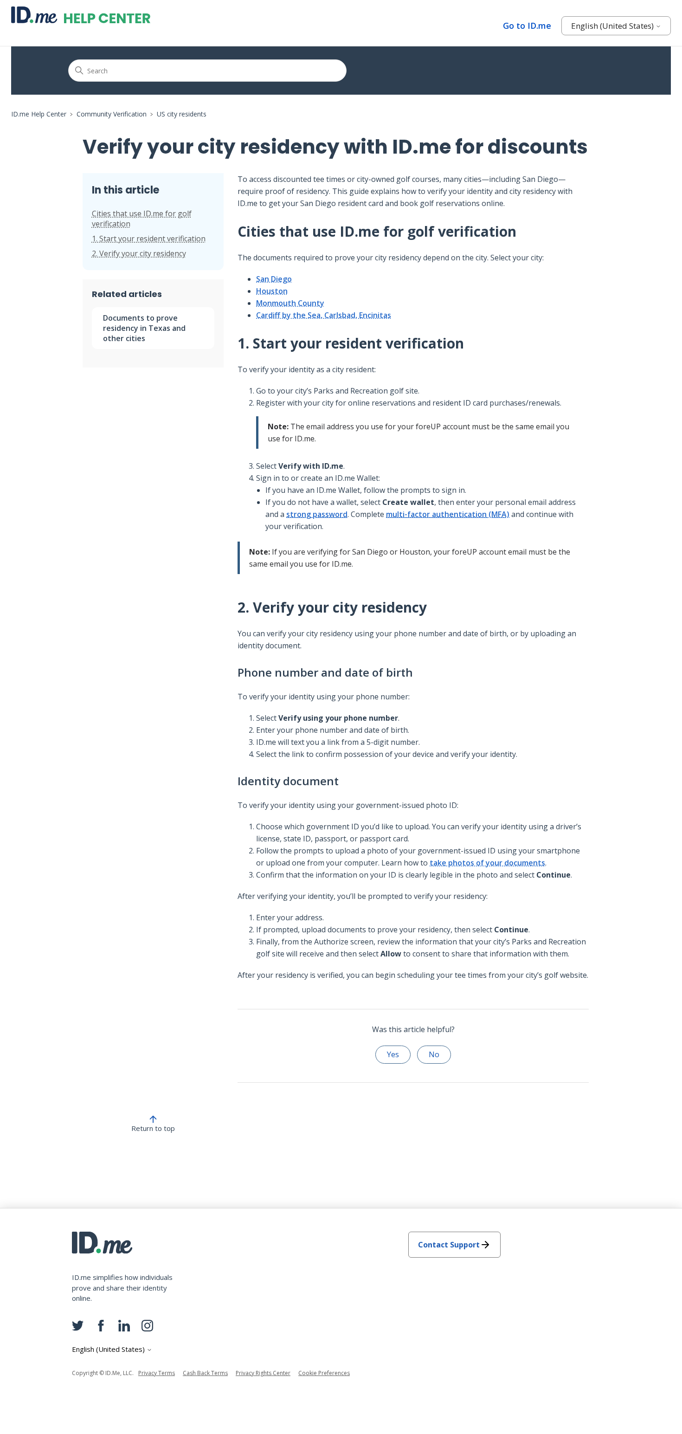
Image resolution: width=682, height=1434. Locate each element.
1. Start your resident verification (149, 238)
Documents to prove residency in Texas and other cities (144, 328)
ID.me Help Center (38, 114)
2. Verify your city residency (139, 253)
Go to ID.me (527, 25)
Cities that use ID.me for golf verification (142, 218)
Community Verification (112, 114)
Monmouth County (290, 303)
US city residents (181, 114)
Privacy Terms (156, 1373)
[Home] (80, 14)
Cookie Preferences (324, 1373)
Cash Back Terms (205, 1373)
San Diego (274, 279)
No (434, 1054)
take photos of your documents (487, 863)
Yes (393, 1054)
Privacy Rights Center (263, 1373)
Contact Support (449, 1245)
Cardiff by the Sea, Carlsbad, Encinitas (323, 315)
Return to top (153, 1128)
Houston (272, 291)
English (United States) (613, 25)
